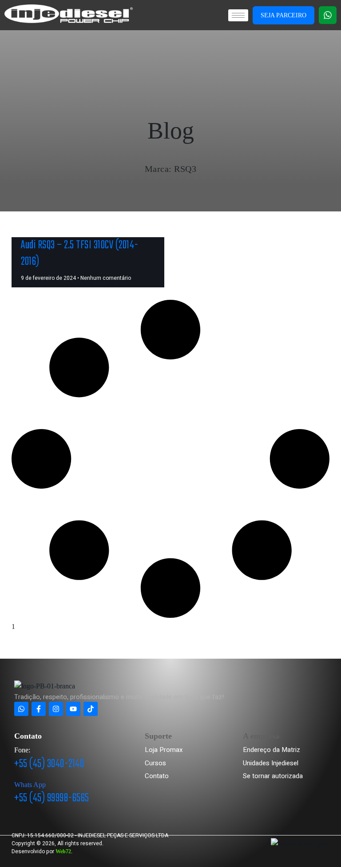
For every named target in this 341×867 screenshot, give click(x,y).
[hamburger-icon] (238, 15)
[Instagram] (56, 709)
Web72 (63, 851)
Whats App (30, 784)
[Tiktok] (90, 709)
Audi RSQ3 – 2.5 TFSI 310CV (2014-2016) (80, 253)
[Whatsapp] (328, 15)
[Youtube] (73, 709)
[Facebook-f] (39, 709)
